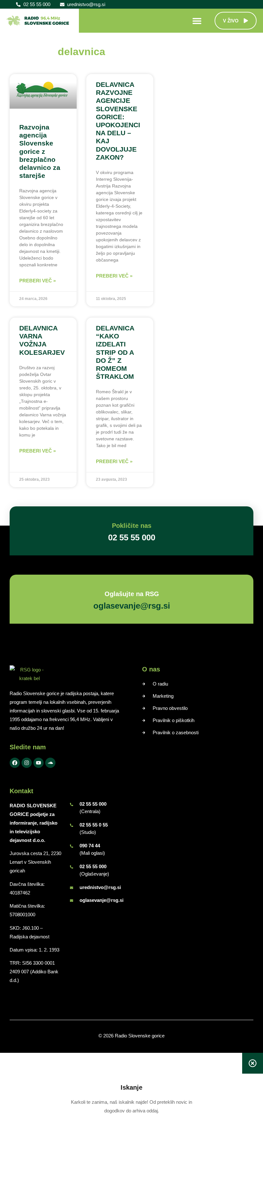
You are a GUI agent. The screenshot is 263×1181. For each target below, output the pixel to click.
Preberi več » (37, 280)
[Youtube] (38, 763)
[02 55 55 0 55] (71, 825)
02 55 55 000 (93, 804)
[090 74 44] (71, 846)
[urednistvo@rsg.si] (71, 888)
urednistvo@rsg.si (100, 887)
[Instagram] (26, 763)
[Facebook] (15, 763)
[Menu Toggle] (197, 21)
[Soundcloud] (50, 763)
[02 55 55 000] (71, 804)
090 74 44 (90, 845)
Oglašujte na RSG (131, 593)
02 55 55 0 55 (94, 825)
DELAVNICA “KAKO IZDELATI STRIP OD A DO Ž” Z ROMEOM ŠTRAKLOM (115, 352)
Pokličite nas (131, 525)
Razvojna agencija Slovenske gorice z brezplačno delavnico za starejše (39, 151)
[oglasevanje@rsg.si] (71, 900)
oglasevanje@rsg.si (101, 900)
